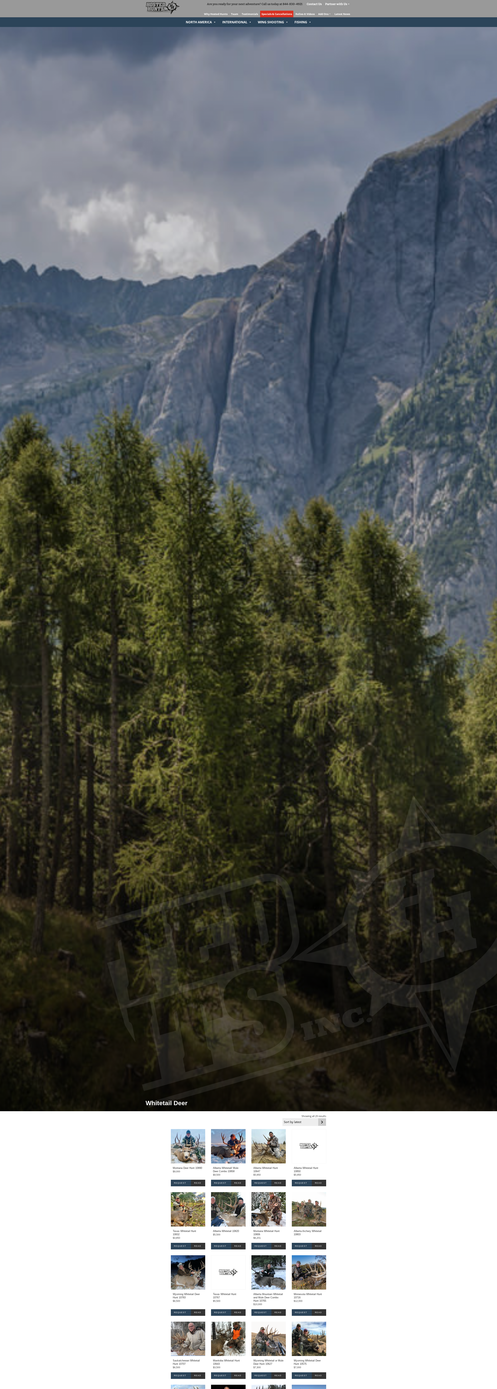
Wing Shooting (271, 22)
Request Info (180, 1184)
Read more (198, 1184)
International (234, 22)
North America (199, 22)
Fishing (301, 22)
